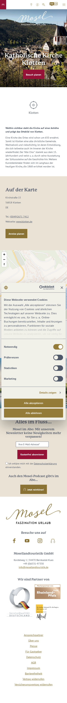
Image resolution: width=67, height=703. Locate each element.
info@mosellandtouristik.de (33, 567)
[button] (3, 4)
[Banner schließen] (62, 287)
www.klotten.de (24, 221)
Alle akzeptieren (33, 402)
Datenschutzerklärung (45, 463)
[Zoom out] (4, 259)
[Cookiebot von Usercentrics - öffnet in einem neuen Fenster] (40, 287)
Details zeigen (47, 392)
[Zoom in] (4, 254)
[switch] (58, 357)
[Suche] (44, 4)
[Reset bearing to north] (4, 264)
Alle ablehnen (33, 413)
